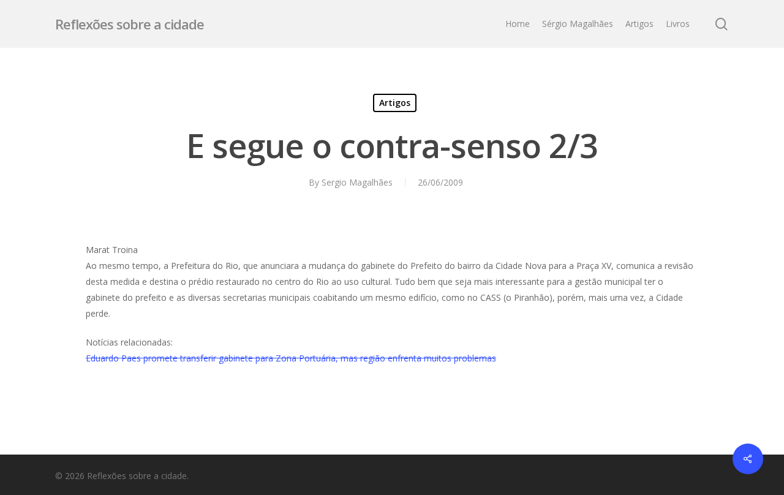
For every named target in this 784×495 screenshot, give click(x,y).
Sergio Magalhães (357, 182)
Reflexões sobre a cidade (129, 24)
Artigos (394, 102)
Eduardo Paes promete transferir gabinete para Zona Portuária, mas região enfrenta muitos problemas (291, 358)
